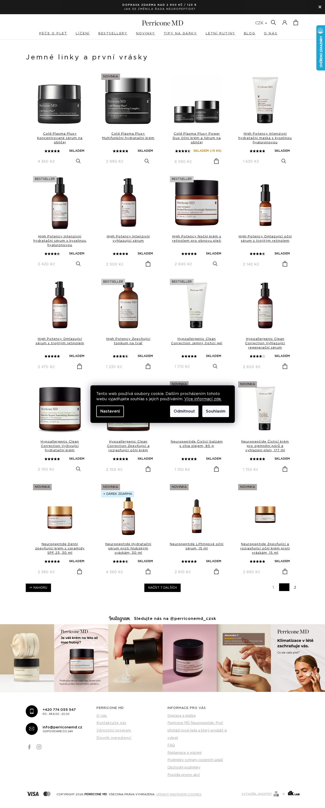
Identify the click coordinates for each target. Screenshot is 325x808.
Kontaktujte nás (111, 723)
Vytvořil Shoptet (257, 793)
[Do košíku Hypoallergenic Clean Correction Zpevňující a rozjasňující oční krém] (148, 469)
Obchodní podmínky (183, 767)
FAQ (171, 745)
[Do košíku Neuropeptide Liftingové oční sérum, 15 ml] (216, 571)
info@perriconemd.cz (62, 729)
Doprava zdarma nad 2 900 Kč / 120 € (159, 5)
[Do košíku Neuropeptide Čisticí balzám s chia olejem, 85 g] (216, 469)
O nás (101, 716)
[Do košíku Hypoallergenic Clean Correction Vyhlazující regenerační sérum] (285, 366)
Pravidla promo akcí (183, 775)
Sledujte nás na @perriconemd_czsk (175, 619)
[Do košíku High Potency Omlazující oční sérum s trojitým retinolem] (285, 264)
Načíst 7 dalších (162, 587)
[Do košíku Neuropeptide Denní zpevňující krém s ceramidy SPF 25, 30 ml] (79, 571)
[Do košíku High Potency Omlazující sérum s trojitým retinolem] (79, 366)
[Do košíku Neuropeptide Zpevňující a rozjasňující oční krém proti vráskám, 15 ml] (285, 571)
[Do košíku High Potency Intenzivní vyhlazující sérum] (148, 264)
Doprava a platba (181, 716)
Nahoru (40, 587)
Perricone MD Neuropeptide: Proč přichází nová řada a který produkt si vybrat (197, 730)
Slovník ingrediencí (113, 738)
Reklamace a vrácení (184, 753)
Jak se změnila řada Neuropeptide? (159, 9)
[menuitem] (57, 33)
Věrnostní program (113, 730)
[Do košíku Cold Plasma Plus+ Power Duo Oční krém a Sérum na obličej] (216, 161)
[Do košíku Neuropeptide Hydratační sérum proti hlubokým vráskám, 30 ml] (148, 571)
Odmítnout (184, 411)
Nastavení (110, 411)
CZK (260, 23)
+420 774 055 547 (59, 711)
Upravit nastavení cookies (178, 794)
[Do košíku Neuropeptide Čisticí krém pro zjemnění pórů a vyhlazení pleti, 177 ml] (285, 469)
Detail (78, 161)
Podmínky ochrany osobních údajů (195, 760)
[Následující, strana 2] (284, 587)
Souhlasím (215, 411)
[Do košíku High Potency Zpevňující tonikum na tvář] (148, 366)
